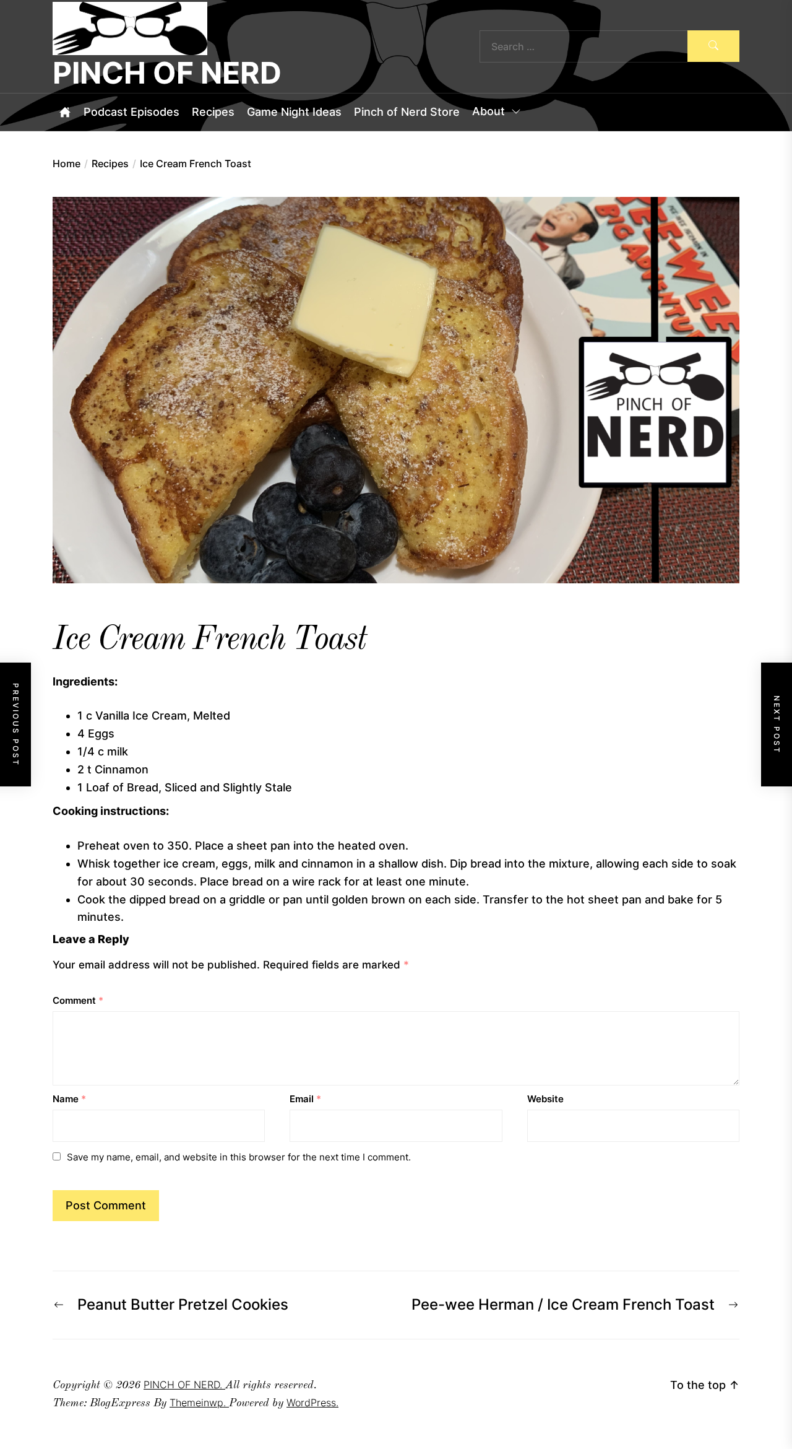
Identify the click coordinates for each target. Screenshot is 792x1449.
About (488, 112)
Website (545, 1099)
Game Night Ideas (294, 112)
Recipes (213, 112)
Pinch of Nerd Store (407, 112)
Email (305, 1099)
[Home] (65, 112)
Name (69, 1099)
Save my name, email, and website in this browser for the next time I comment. (239, 1157)
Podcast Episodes (131, 112)
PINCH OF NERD (167, 73)
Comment (78, 1000)
